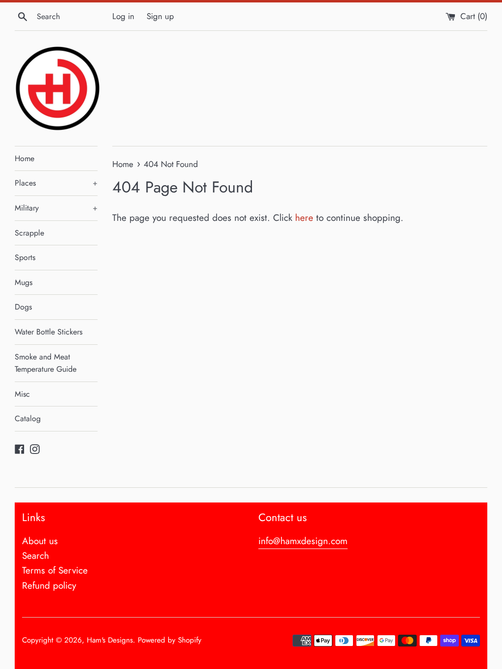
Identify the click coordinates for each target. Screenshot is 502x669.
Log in (123, 16)
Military (56, 208)
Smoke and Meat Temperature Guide (45, 363)
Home (24, 158)
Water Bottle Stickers (48, 331)
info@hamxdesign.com (303, 541)
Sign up (160, 16)
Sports (25, 257)
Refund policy (49, 585)
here (304, 217)
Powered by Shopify (169, 640)
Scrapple (29, 233)
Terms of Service (55, 570)
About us (40, 541)
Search (35, 555)
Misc (22, 394)
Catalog (28, 418)
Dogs (23, 306)
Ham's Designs (110, 640)
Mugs (23, 282)
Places (56, 183)
